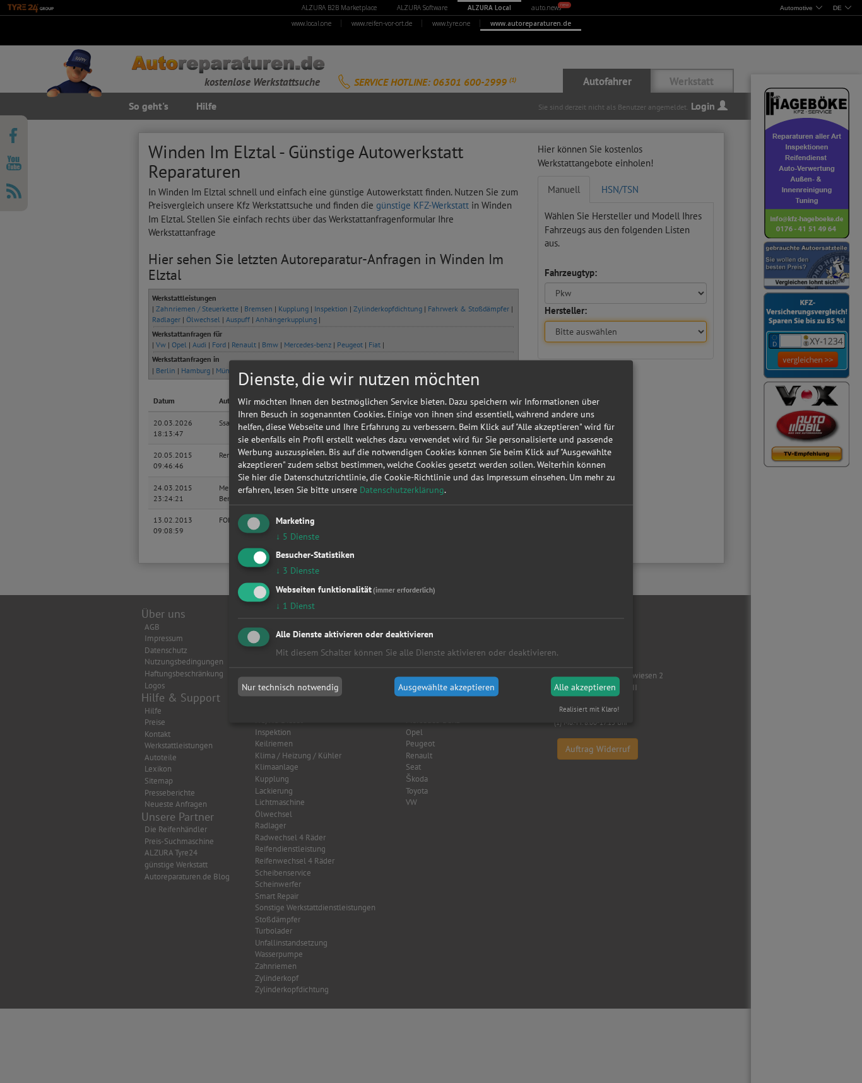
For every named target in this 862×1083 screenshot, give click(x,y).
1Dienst (295, 605)
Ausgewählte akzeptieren (446, 686)
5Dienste (297, 536)
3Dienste (297, 570)
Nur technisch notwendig (290, 686)
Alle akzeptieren (585, 686)
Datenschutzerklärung (402, 489)
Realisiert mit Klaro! (589, 709)
